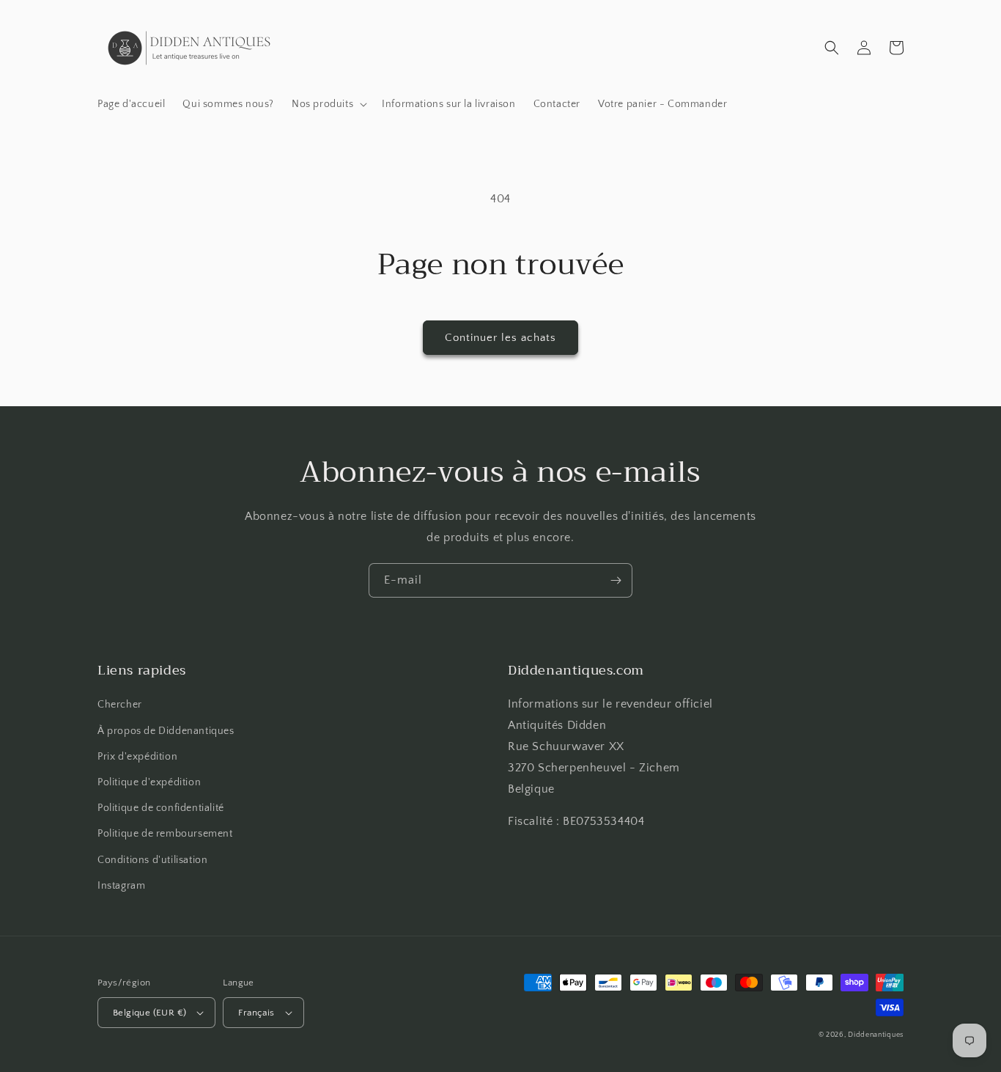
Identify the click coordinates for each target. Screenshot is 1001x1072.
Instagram (121, 886)
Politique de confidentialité (160, 808)
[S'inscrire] (615, 580)
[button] (328, 104)
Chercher (119, 705)
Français (256, 1012)
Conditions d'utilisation (152, 860)
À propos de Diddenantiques (165, 731)
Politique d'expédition (149, 782)
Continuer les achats (500, 337)
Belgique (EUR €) (149, 1012)
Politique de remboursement (165, 834)
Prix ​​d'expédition (137, 757)
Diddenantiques (876, 1035)
